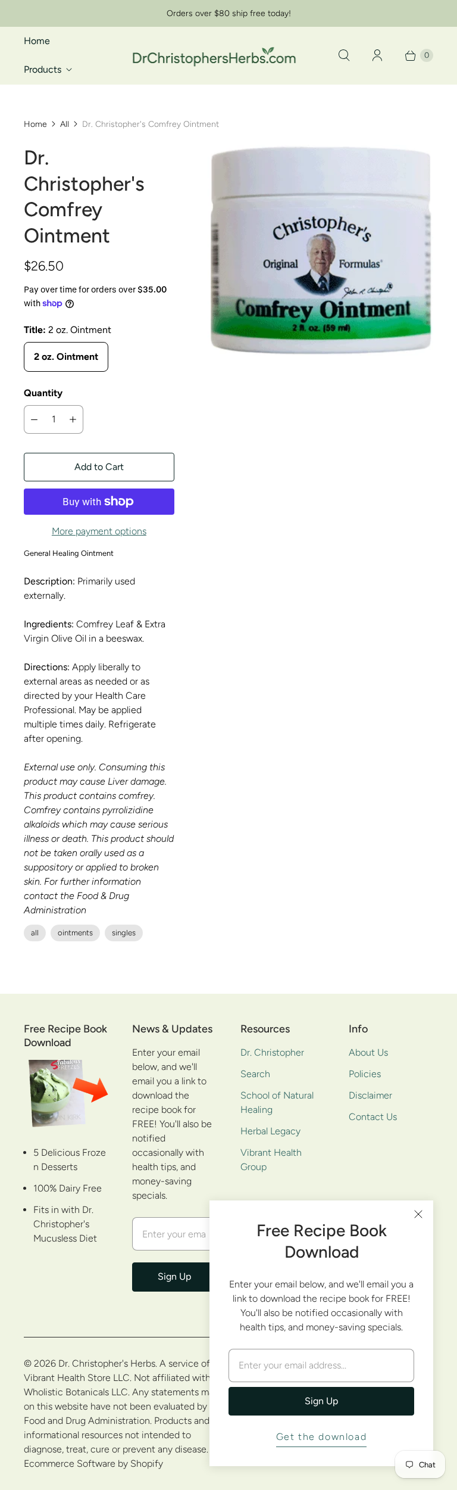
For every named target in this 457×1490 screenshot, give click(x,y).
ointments (75, 932)
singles (124, 932)
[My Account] (377, 55)
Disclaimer (370, 1095)
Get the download (321, 1436)
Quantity (43, 393)
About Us (368, 1052)
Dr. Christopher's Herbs (106, 1363)
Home (37, 40)
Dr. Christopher (272, 1052)
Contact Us (373, 1116)
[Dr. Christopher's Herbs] (214, 55)
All (64, 124)
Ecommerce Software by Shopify (93, 1463)
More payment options (99, 531)
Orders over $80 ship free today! (229, 13)
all (35, 932)
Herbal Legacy (270, 1131)
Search (255, 1074)
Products (42, 69)
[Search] (344, 55)
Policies (365, 1074)
